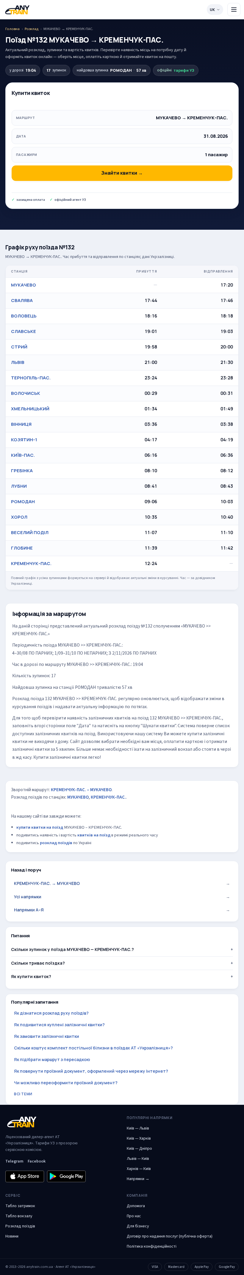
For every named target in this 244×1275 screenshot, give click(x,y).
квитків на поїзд (93, 835)
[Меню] (233, 9)
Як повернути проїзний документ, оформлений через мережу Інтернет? (91, 1071)
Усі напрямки (122, 896)
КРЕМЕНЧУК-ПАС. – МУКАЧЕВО (81, 790)
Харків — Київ (139, 1169)
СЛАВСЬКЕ (23, 331)
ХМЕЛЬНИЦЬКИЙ (30, 409)
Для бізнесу (138, 1226)
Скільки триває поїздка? (38, 963)
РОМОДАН (23, 501)
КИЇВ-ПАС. (23, 455)
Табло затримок (20, 1206)
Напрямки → (138, 1179)
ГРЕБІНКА (22, 470)
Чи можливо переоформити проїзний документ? (66, 1082)
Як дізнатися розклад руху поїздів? (51, 1013)
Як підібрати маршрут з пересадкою (52, 1059)
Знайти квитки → (122, 173)
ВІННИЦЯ (21, 424)
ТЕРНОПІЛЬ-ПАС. (31, 378)
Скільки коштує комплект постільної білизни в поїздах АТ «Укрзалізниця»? (93, 1048)
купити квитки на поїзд (39, 827)
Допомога (136, 1206)
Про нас (134, 1216)
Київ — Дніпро (139, 1149)
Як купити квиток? (31, 976)
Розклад (31, 29)
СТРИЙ (19, 347)
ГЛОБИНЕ (22, 548)
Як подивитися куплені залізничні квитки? (59, 1024)
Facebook (37, 1161)
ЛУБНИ (19, 486)
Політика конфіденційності (151, 1246)
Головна (12, 29)
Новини (11, 1236)
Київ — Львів (138, 1128)
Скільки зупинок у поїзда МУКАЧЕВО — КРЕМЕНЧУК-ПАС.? (72, 949)
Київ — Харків (139, 1138)
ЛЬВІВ (17, 362)
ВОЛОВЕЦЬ (24, 316)
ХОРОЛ (19, 517)
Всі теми (23, 1093)
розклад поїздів (56, 843)
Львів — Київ (138, 1159)
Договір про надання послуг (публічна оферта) (169, 1236)
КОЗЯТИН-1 (24, 440)
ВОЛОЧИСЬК (25, 393)
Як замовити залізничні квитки (46, 1036)
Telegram (14, 1161)
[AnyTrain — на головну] (17, 9)
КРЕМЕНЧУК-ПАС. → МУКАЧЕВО (122, 883)
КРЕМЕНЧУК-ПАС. (31, 563)
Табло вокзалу (18, 1216)
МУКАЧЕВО (23, 285)
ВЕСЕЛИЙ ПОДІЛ (30, 532)
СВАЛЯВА (22, 300)
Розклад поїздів (20, 1226)
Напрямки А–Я (122, 910)
